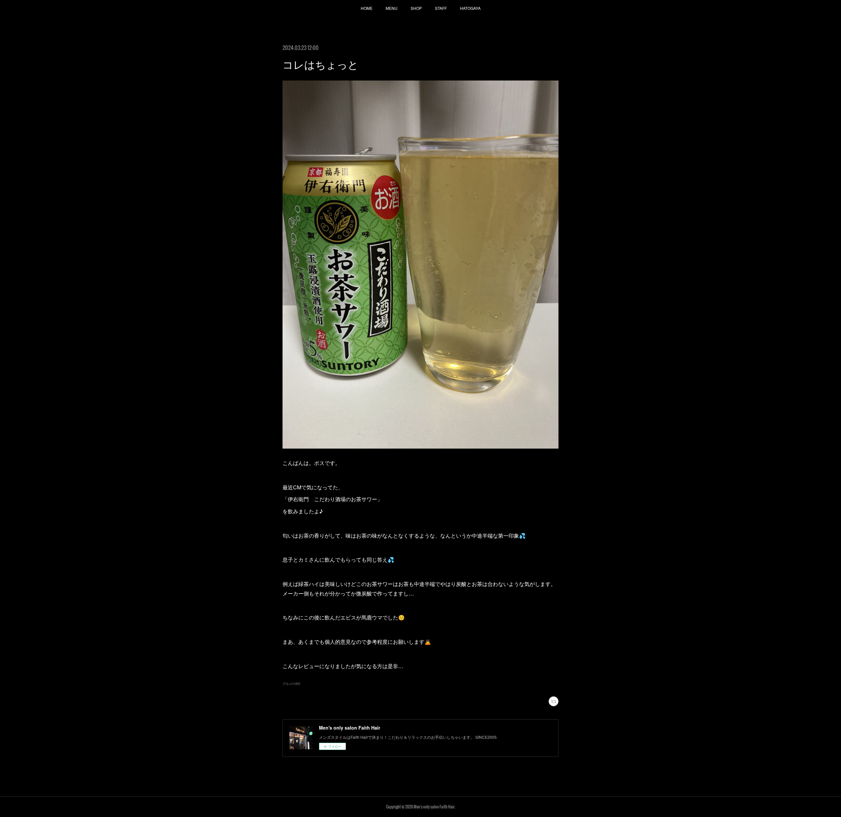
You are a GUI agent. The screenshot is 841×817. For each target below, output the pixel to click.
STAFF (441, 8)
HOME (367, 8)
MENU (392, 8)
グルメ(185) (291, 683)
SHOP (416, 8)
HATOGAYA (470, 8)
